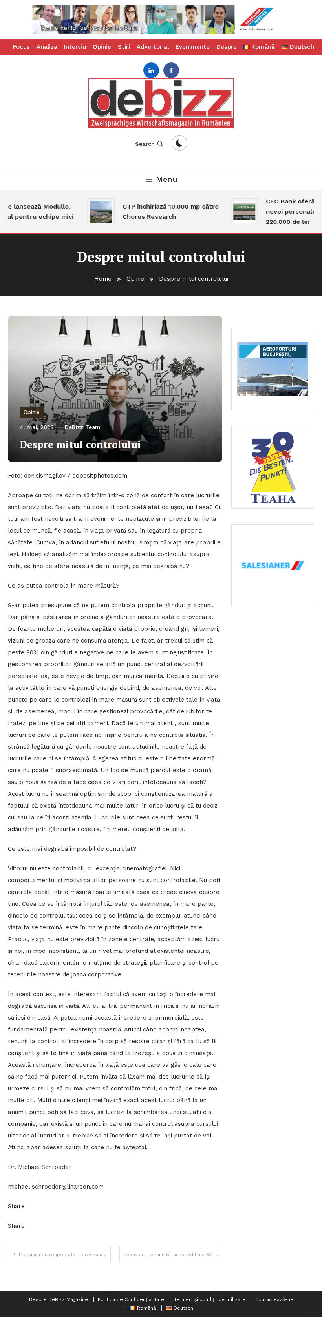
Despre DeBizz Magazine (58, 1299)
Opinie (102, 46)
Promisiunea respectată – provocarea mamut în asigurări (65, 1254)
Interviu (75, 46)
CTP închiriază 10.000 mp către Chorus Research (162, 211)
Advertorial (153, 46)
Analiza (47, 46)
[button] (161, 19)
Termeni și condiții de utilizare (209, 1299)
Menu (166, 179)
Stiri (124, 46)
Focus (21, 46)
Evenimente (193, 46)
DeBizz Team (83, 427)
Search (145, 144)
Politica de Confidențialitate (131, 1299)
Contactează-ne (274, 1299)
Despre (226, 46)
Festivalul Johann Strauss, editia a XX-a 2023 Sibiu (173, 1254)
